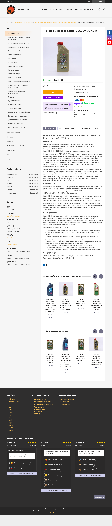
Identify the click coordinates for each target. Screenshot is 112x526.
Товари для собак (14, 108)
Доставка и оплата (14, 133)
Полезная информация (15, 146)
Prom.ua (65, 509)
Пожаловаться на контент (49, 511)
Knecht (11, 425)
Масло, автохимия (56, 9)
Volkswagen (13, 399)
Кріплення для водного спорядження (16, 92)
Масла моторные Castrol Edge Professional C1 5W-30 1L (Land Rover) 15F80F (65, 304)
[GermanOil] (11, 9)
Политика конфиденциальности (69, 511)
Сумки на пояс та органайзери (19, 112)
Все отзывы (99, 497)
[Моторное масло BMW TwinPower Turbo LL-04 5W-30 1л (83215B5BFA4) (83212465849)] (50, 289)
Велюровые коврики (15, 123)
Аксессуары (88, 9)
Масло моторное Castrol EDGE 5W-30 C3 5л (80, 302)
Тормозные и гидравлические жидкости (40, 409)
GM (10, 417)
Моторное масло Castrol (67, 22)
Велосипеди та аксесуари (17, 116)
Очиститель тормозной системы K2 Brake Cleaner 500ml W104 (22, 455)
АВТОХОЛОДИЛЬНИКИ (16, 127)
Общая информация (67, 399)
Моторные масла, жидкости (22, 22)
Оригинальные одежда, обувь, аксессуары (19, 38)
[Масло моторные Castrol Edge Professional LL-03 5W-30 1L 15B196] (96, 289)
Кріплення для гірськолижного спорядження (19, 86)
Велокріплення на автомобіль (19, 81)
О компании (64, 402)
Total (10, 409)
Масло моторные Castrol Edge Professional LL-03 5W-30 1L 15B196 (96, 304)
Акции (9, 159)
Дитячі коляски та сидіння (17, 120)
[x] (46, 265)
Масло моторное (40, 399)
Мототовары (13, 62)
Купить (53, 92)
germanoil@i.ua (12, 245)
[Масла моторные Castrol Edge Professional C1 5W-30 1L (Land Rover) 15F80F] (66, 289)
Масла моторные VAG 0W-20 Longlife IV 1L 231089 (56, 452)
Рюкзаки (11, 97)
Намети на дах (13, 70)
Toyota (11, 415)
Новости (10, 141)
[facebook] (44, 265)
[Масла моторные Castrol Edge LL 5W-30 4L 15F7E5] (50, 344)
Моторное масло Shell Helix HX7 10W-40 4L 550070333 (89, 452)
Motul (11, 412)
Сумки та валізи (14, 101)
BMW (10, 404)
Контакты (11, 150)
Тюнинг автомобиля (15, 51)
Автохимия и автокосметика (18, 47)
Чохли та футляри (14, 104)
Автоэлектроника (14, 55)
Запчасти (78, 9)
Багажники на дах (14, 74)
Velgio (11, 430)
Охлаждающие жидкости (43, 404)
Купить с (49, 97)
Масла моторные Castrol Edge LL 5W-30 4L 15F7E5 (50, 358)
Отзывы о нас (65, 404)
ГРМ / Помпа (12, 58)
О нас (9, 154)
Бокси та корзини (14, 77)
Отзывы (10, 137)
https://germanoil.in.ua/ (14, 238)
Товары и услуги (13, 33)
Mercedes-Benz (14, 402)
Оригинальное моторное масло (45, 22)
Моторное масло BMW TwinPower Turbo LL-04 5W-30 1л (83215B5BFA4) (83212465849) (50, 305)
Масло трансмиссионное (43, 402)
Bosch (11, 428)
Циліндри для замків (15, 66)
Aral (10, 407)
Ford (10, 420)
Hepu (10, 423)
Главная (44, 9)
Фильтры (69, 9)
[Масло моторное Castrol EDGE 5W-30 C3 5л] (81, 289)
